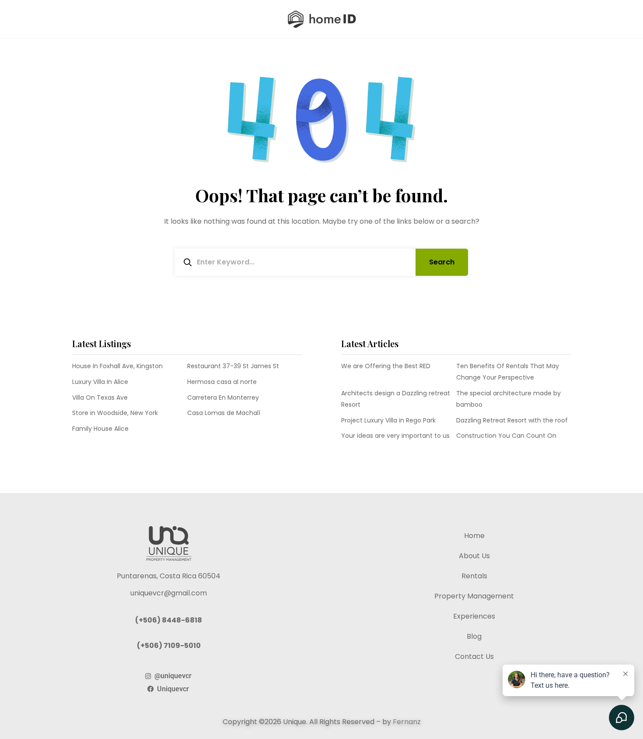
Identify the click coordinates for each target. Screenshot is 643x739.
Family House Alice (100, 428)
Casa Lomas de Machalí (223, 412)
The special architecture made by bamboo (508, 399)
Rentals (474, 576)
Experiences (474, 616)
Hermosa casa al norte (222, 381)
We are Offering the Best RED (385, 366)
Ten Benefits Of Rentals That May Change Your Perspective (507, 372)
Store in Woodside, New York (115, 412)
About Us (474, 556)
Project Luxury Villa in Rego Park (388, 420)
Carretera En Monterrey (223, 397)
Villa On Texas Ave (100, 397)
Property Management (474, 596)
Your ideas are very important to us (395, 435)
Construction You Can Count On (506, 435)
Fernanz (407, 722)
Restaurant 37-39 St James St (233, 366)
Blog (474, 636)
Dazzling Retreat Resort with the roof (512, 420)
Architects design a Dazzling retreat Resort (395, 399)
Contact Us (474, 656)
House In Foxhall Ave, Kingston (117, 366)
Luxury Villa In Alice (100, 381)
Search (441, 262)
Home (474, 536)
